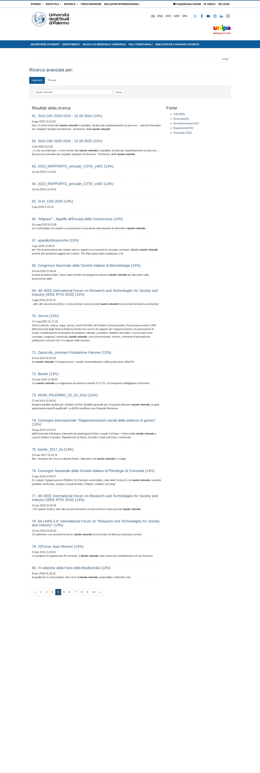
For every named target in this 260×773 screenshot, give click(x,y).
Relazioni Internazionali (121, 4)
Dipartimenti (71, 44)
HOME (225, 59)
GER (177, 16)
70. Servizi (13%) (45, 316)
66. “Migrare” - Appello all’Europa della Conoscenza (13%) (77, 219)
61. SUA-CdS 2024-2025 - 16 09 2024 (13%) (67, 116)
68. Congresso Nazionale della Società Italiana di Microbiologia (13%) (86, 265)
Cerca (210, 4)
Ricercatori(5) (181, 118)
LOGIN (225, 4)
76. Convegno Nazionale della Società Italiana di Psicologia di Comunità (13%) (93, 471)
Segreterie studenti (45, 44)
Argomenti (37, 80)
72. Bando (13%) (45, 374)
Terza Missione (90, 4)
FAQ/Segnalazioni (188, 4)
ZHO (168, 16)
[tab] (37, 80)
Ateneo (36, 4)
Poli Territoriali (141, 44)
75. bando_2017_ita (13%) (53, 449)
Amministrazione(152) (186, 123)
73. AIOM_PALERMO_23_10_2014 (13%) (65, 395)
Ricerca (70, 4)
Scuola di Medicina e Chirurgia (104, 44)
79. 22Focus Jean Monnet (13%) (57, 546)
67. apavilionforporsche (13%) (55, 240)
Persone (52, 80)
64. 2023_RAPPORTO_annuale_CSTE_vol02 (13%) (73, 184)
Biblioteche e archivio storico (177, 44)
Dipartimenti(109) (183, 127)
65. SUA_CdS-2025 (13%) (52, 201)
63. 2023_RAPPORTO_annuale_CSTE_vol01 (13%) (73, 166)
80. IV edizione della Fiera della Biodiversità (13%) (71, 568)
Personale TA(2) (182, 132)
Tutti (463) (179, 113)
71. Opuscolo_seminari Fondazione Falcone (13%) (71, 352)
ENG (160, 16)
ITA (153, 16)
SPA (184, 16)
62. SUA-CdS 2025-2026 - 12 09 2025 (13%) (67, 141)
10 (94, 591)
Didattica (53, 4)
